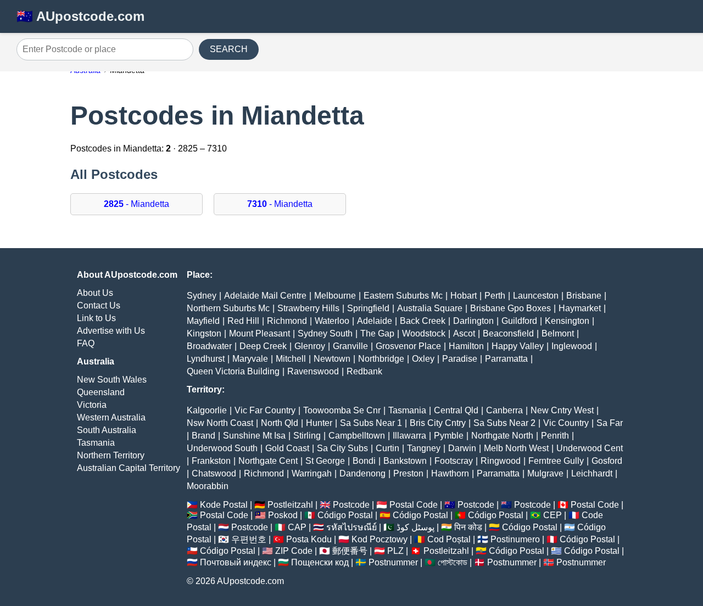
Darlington (473, 321)
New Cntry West (562, 410)
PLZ (395, 551)
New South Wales (112, 379)
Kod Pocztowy (380, 539)
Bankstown (405, 460)
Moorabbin (207, 486)
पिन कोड (468, 527)
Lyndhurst (206, 358)
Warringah (312, 473)
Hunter (319, 423)
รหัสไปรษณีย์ (351, 527)
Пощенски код (320, 562)
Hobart (463, 295)
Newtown (332, 358)
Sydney (201, 295)
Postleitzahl (290, 504)
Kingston (204, 333)
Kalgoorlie (207, 410)
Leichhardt (591, 473)
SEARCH (229, 49)
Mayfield (203, 321)
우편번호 (248, 539)
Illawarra (409, 435)
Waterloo (332, 321)
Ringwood (501, 460)
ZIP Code (294, 551)
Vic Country (566, 423)
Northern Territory (110, 455)
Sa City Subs (342, 448)
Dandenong (362, 473)
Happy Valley (518, 346)
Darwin (462, 448)
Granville (350, 346)
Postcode (351, 504)
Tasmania (96, 442)
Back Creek (422, 321)
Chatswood (214, 473)
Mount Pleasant (259, 333)
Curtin (387, 448)
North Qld (279, 423)
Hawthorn (450, 473)
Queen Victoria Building (233, 371)
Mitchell (291, 358)
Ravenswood (313, 371)
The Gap (377, 333)
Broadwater (209, 346)
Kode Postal (224, 504)
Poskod (283, 515)
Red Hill (243, 321)
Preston (408, 473)
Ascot (464, 333)
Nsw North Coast (220, 423)
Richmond (287, 321)
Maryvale (250, 358)
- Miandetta (136, 204)
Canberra (504, 410)
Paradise (459, 358)
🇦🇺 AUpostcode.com (80, 16)
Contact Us (98, 305)
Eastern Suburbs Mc (403, 295)
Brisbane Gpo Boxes (510, 308)
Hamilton (466, 346)
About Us (95, 293)
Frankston (211, 460)
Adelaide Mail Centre (265, 295)
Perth (494, 295)
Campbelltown (356, 435)
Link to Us (96, 318)
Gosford (607, 460)
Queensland (101, 392)
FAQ (85, 343)
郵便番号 (349, 551)
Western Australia (111, 417)
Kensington (567, 321)
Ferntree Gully (556, 460)
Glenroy (309, 346)
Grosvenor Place (408, 346)
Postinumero (515, 539)
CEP (552, 515)
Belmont (558, 333)
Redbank (364, 371)
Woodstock (423, 333)
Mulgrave (545, 473)
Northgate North (502, 435)
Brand (203, 435)
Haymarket (580, 308)
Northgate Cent (268, 460)
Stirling (307, 435)
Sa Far (609, 423)
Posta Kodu (309, 539)
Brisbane (583, 295)
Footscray (453, 460)
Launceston (536, 295)
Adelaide (374, 321)
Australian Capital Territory (128, 468)
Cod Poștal (449, 539)
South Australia (106, 430)
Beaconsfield (508, 333)
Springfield (368, 308)
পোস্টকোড (452, 562)
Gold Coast (287, 448)
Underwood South (222, 448)
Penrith (555, 435)
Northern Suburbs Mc (228, 308)
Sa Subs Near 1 (371, 423)
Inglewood (571, 346)
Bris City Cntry (438, 423)
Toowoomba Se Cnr (342, 410)
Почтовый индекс (235, 562)
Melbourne (335, 295)
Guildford (519, 321)
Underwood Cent (589, 448)
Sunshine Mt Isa (254, 435)
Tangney (423, 448)
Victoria (92, 404)
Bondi (364, 460)
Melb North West (516, 448)
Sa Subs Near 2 (504, 423)
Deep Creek (263, 346)
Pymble (449, 435)
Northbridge (381, 358)
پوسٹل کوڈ (415, 527)
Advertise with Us (111, 330)
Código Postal (345, 515)
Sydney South (325, 333)
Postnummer (393, 562)
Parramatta (506, 358)
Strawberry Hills (308, 308)
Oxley (423, 358)
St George (325, 460)
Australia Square (429, 308)
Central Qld (456, 410)
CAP (297, 527)
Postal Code (413, 504)
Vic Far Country (265, 410)
